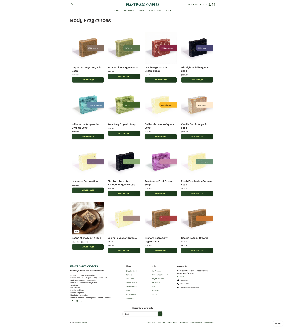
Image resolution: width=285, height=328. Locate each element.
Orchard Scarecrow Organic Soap (156, 239)
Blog (153, 287)
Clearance (129, 298)
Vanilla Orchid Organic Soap (194, 126)
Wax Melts (130, 279)
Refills (128, 291)
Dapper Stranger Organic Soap (86, 69)
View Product (88, 80)
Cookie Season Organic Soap (194, 239)
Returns (154, 294)
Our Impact (156, 283)
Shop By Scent (131, 271)
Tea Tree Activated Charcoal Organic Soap (121, 183)
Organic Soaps (131, 287)
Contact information (196, 322)
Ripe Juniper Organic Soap (123, 67)
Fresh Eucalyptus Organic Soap (196, 183)
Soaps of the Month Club (86, 237)
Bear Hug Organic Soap (121, 124)
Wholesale (155, 291)
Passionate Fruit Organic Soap (159, 183)
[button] (72, 4)
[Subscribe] (160, 313)
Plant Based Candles (81, 322)
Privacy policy (161, 322)
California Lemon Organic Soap (160, 126)
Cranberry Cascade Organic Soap (156, 69)
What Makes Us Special (160, 275)
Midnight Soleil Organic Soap (195, 69)
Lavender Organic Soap (85, 181)
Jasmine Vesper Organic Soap (122, 239)
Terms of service (172, 322)
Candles (129, 275)
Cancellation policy (209, 322)
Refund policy (151, 322)
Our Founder (156, 271)
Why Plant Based (158, 279)
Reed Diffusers (131, 283)
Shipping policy (183, 322)
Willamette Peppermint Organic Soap (86, 126)
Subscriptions (131, 294)
